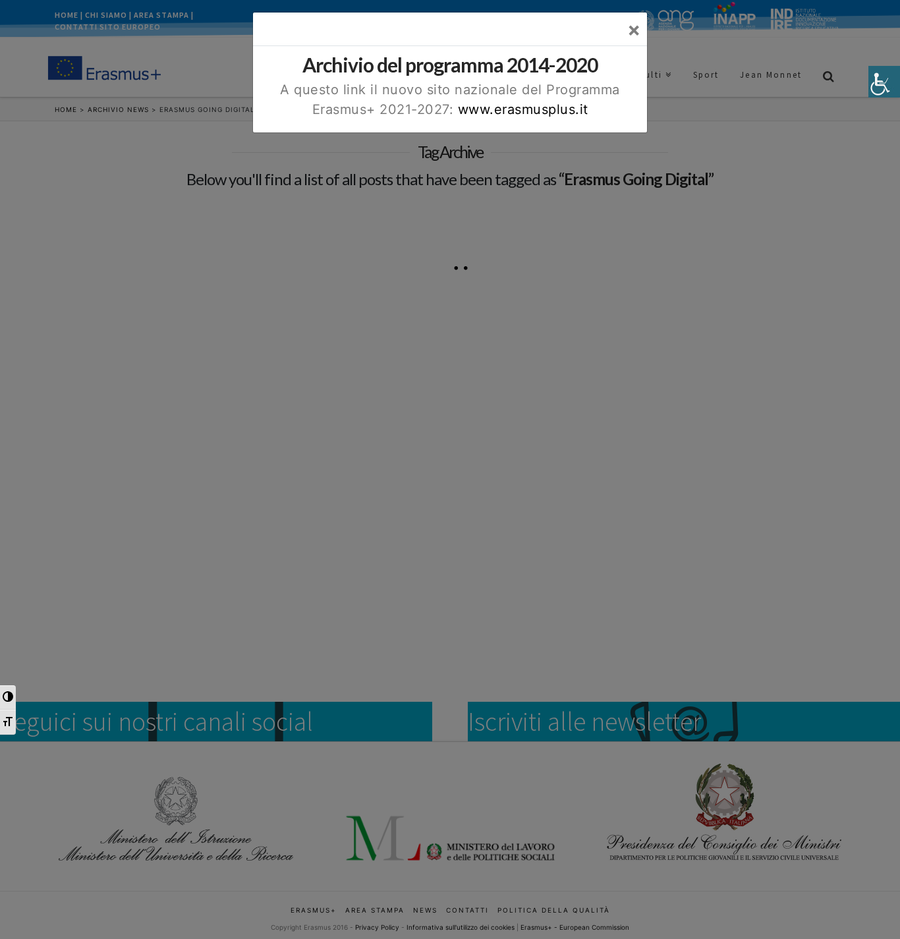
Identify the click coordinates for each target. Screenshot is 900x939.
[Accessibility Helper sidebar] (884, 82)
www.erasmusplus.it (523, 109)
